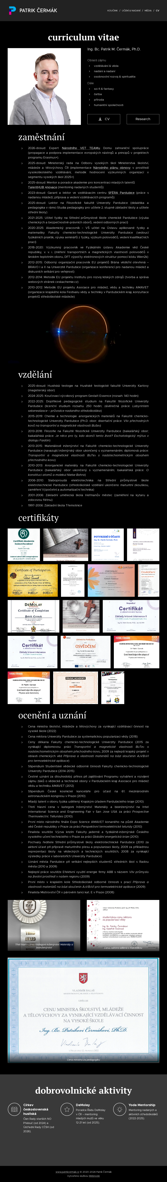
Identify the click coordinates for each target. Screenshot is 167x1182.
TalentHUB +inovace (42, 187)
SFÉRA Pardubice (121, 193)
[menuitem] (113, 11)
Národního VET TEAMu (81, 148)
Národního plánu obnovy (112, 168)
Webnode (94, 1176)
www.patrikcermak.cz (67, 1171)
